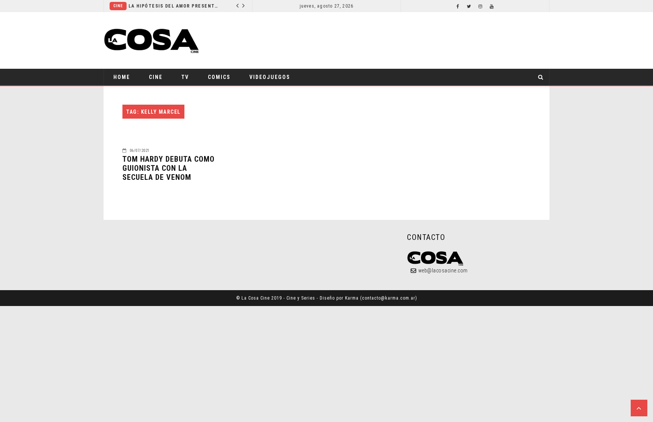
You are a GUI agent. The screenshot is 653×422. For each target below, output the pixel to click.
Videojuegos (269, 77)
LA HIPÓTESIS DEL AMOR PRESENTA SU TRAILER (174, 6)
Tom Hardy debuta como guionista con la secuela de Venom (168, 168)
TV (185, 77)
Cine (118, 6)
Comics (219, 77)
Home (121, 77)
